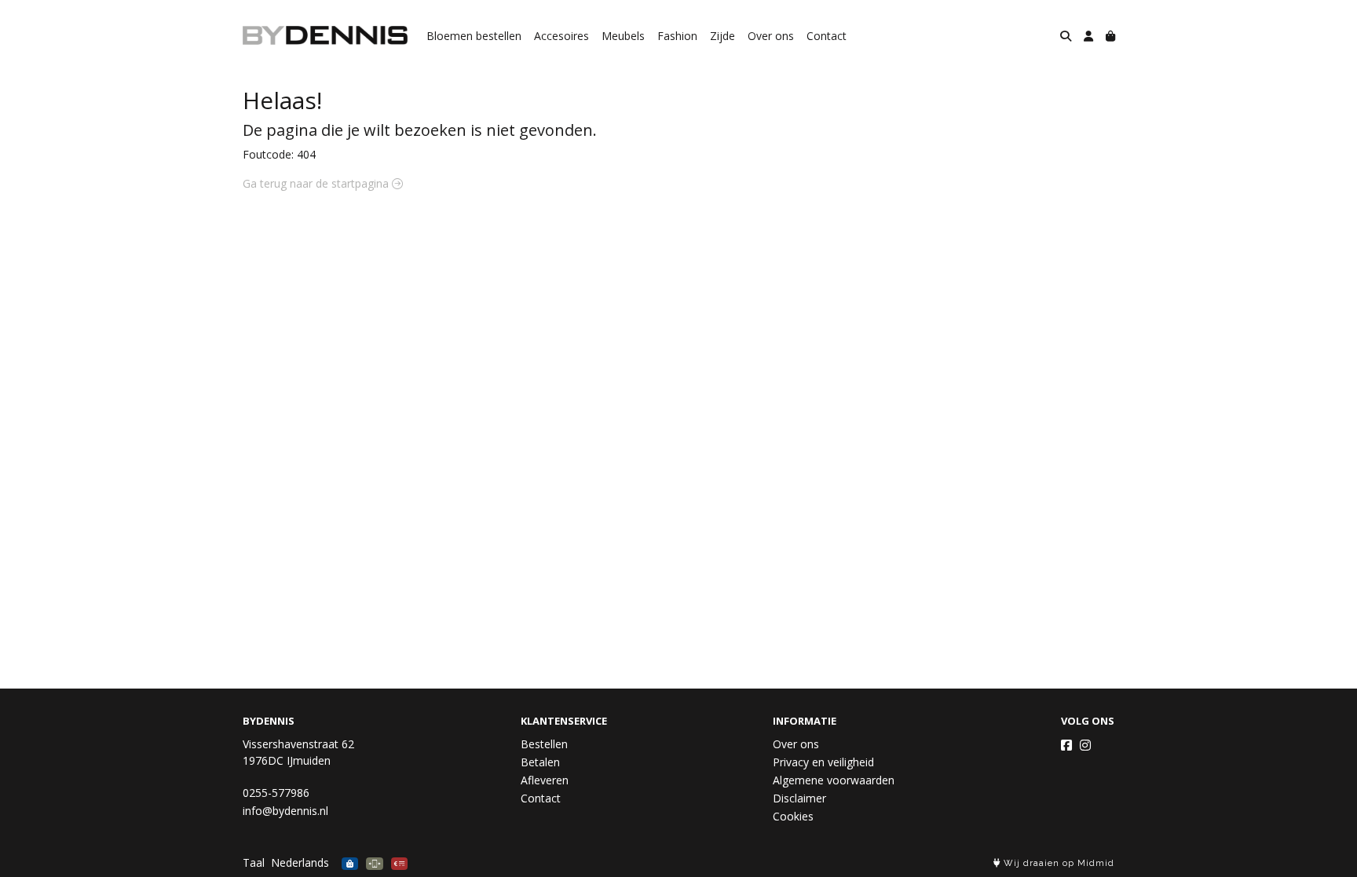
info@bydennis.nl (285, 810)
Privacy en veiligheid (823, 762)
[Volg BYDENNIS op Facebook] (1066, 745)
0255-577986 (276, 792)
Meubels (623, 35)
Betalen (540, 762)
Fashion (677, 35)
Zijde (722, 35)
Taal (254, 862)
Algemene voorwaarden (833, 780)
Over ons (771, 35)
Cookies (793, 816)
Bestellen (544, 743)
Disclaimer (799, 798)
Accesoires (561, 35)
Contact (827, 35)
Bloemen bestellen (473, 35)
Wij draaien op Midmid (1057, 863)
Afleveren (545, 780)
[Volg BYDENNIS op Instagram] (1085, 745)
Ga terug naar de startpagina (317, 183)
